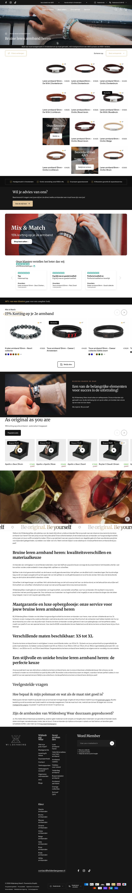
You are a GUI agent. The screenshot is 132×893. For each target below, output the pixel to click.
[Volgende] (124, 312)
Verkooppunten (44, 765)
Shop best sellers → (21, 241)
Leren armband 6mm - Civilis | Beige (110, 139)
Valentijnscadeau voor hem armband (59, 754)
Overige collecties (55, 788)
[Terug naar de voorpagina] (6, 34)
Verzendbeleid (9, 889)
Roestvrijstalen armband (58, 777)
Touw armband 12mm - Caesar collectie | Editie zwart (101, 349)
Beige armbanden (42, 837)
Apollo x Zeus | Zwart (77, 464)
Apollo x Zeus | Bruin (14, 464)
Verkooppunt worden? (43, 770)
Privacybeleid (21, 886)
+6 (104, 354)
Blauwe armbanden (42, 821)
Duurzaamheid (44, 759)
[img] (67, 264)
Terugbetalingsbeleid (10, 886)
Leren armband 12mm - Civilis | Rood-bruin (81, 139)
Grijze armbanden (42, 832)
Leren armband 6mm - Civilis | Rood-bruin (81, 111)
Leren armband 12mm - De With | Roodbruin (110, 111)
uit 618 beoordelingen (24, 266)
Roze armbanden (42, 848)
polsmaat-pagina (104, 700)
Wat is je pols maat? (42, 745)
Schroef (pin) (55, 793)
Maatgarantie (43, 750)
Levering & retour (42, 754)
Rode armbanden (42, 854)
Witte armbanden (42, 859)
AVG (40, 780)
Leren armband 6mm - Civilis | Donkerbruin (81, 82)
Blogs (40, 783)
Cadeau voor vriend (56, 766)
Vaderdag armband (56, 771)
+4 (20, 354)
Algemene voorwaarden (43, 775)
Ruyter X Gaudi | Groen (109, 464)
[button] (12, 277)
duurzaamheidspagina (48, 724)
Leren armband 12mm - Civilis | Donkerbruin (110, 82)
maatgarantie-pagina (20, 705)
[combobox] (100, 2)
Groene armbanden (42, 827)
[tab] (13, 433)
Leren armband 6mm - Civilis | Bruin (110, 168)
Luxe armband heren (55, 746)
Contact (41, 762)
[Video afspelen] (20, 450)
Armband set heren (56, 782)
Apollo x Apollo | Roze (45, 464)
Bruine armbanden (42, 816)
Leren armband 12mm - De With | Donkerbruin (53, 82)
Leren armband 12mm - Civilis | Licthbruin (53, 168)
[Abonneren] (112, 743)
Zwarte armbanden (42, 810)
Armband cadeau (56, 760)
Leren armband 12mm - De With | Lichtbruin (53, 111)
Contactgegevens (33, 889)
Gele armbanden (42, 843)
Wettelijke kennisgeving (20, 889)
